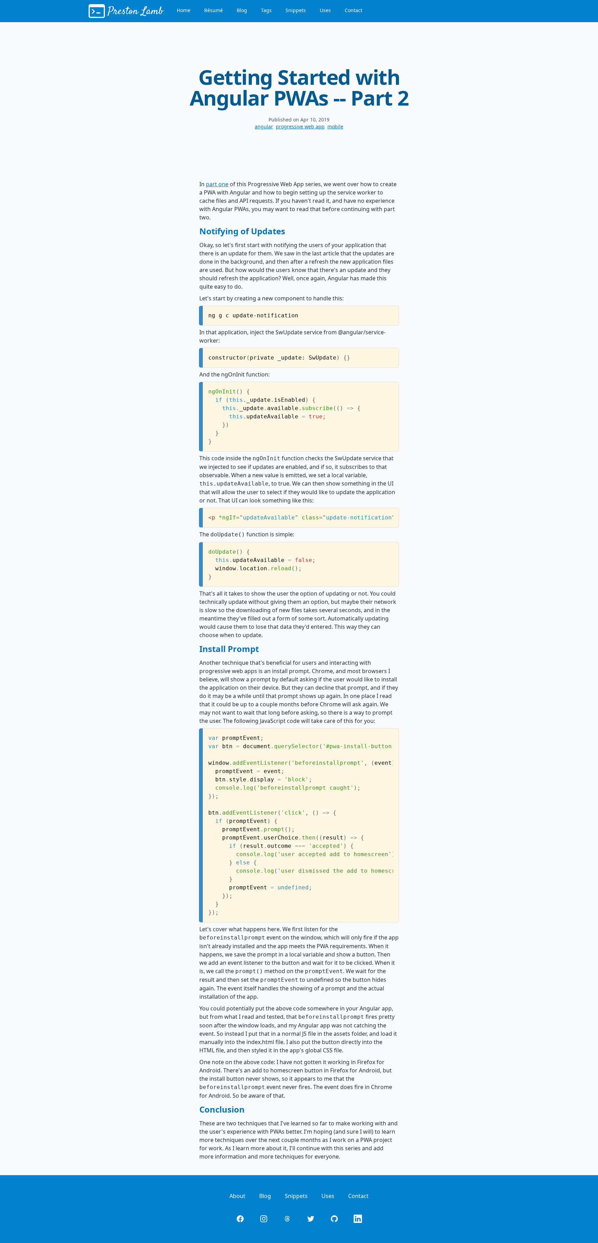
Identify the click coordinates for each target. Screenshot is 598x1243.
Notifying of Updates (242, 231)
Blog (242, 10)
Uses (325, 10)
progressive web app (300, 126)
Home (183, 10)
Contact (353, 10)
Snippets (296, 10)
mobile (335, 126)
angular (264, 126)
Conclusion (222, 1109)
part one (217, 184)
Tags (266, 10)
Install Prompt (229, 648)
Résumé (213, 10)
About (237, 1196)
